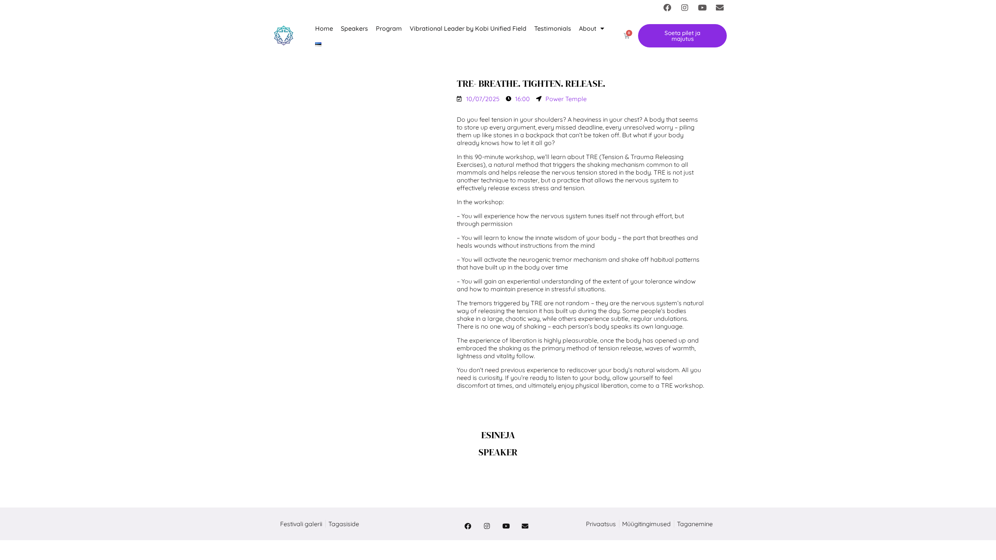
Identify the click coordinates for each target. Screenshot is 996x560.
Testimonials (552, 28)
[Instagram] (685, 8)
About (587, 28)
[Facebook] (667, 8)
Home (324, 28)
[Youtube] (702, 8)
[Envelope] (720, 8)
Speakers (354, 28)
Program (389, 28)
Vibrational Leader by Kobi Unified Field (468, 28)
